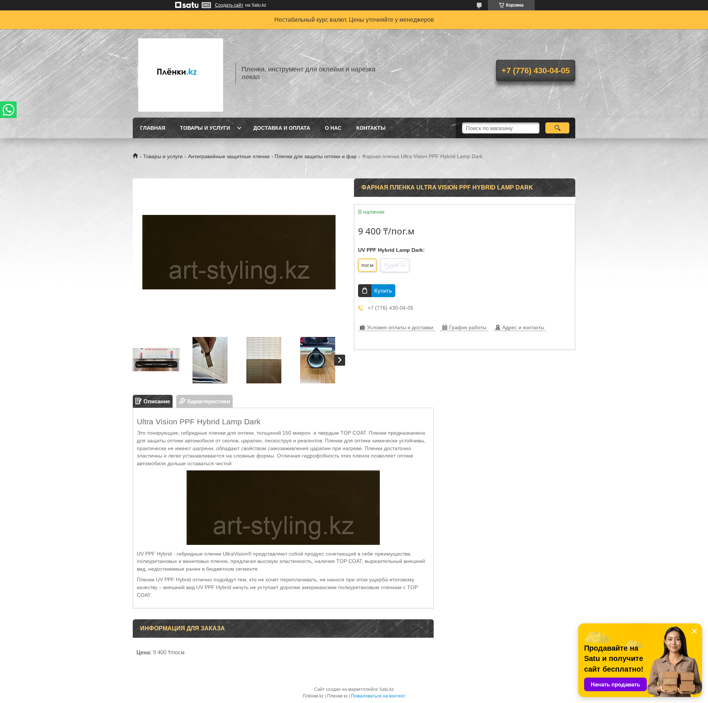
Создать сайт (229, 5)
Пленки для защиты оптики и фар (316, 156)
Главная (152, 128)
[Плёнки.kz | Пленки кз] (181, 73)
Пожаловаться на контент (378, 696)
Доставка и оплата (281, 128)
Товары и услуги (205, 128)
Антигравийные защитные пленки (229, 156)
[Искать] (557, 127)
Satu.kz (386, 689)
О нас (333, 128)
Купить (383, 291)
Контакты (371, 128)
